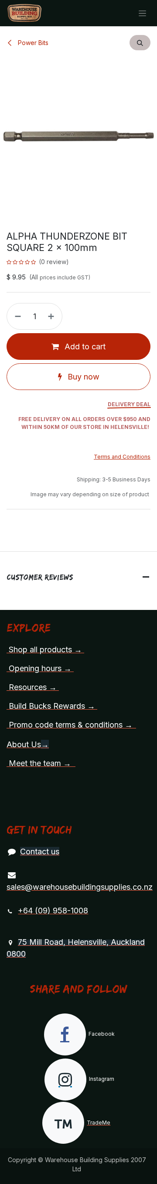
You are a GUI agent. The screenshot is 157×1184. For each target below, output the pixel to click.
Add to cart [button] (84, 346)
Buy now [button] (82, 376)
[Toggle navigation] (142, 13)
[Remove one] (16, 316)
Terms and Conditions (122, 456)
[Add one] (53, 316)
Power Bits (32, 42)
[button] (140, 42)
